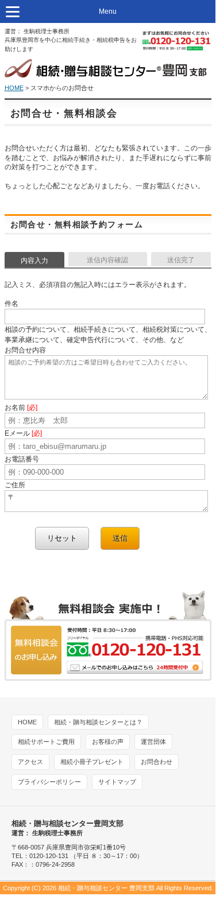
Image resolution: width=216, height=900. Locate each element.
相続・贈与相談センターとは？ (98, 722)
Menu (108, 11)
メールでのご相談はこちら (108, 636)
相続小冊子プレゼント (92, 761)
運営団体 (153, 741)
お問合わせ (156, 761)
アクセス (30, 761)
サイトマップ (117, 781)
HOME (14, 87)
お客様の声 (108, 741)
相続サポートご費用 (46, 741)
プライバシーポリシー (49, 781)
